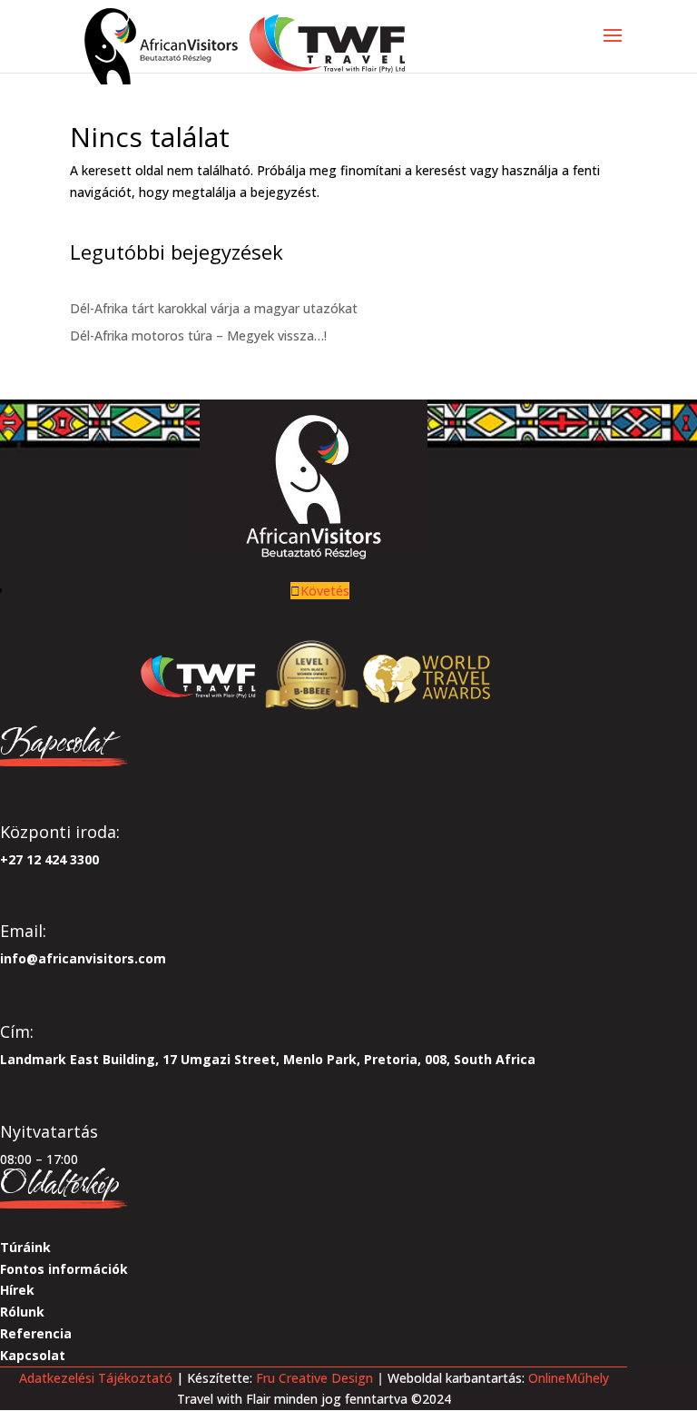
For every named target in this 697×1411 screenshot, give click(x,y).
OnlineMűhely (567, 1377)
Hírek (17, 1289)
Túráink (25, 1247)
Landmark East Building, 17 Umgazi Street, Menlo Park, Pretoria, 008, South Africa (267, 1059)
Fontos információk (64, 1269)
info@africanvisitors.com (83, 958)
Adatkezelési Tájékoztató (95, 1377)
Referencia (36, 1333)
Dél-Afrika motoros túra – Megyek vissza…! (198, 335)
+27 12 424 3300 (49, 859)
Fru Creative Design (314, 1377)
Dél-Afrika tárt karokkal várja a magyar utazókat (214, 308)
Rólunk (22, 1311)
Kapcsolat (32, 1355)
